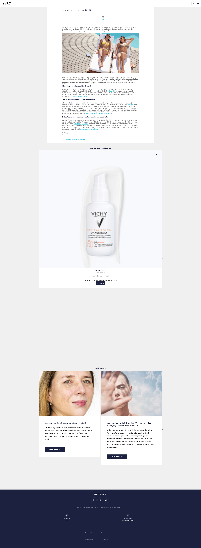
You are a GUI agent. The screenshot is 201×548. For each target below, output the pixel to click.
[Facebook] (94, 500)
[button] (197, 3)
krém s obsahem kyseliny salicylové (98, 113)
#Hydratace (68, 139)
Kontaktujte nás (104, 536)
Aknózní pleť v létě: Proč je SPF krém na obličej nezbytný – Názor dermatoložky (129, 424)
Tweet (103, 19)
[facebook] (97, 18)
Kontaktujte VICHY (66, 519)
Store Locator (104, 532)
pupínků (130, 105)
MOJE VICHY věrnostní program (128, 519)
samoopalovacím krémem (89, 129)
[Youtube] (106, 500)
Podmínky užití (88, 532)
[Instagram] (100, 500)
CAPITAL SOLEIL (100, 270)
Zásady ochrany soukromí (90, 536)
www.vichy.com (104, 539)
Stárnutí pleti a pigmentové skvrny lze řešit (66, 423)
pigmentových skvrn (80, 124)
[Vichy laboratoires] (7, 3)
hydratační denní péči (79, 96)
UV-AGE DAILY (100, 272)
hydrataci (110, 91)
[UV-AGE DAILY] (100, 209)
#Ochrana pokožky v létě (78, 139)
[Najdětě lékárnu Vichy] (193, 3)
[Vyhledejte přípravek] (189, 3)
